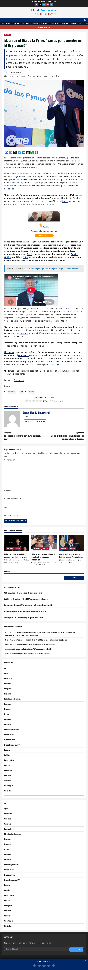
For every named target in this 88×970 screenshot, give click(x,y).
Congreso (7, 688)
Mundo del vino (9, 739)
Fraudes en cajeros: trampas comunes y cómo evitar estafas (25, 611)
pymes (31, 392)
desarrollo (55, 364)
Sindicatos (7, 790)
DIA (22, 392)
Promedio (56, 401)
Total (47, 401)
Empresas (7, 709)
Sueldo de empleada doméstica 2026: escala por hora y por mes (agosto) (42, 639)
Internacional (9, 734)
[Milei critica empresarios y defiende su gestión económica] (71, 543)
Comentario (9, 460)
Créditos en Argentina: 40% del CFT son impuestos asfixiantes (26, 599)
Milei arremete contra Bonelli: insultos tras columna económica (43, 557)
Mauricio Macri (23, 173)
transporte (23, 355)
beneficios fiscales (66, 308)
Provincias (7, 775)
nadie (51, 204)
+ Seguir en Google (14, 72)
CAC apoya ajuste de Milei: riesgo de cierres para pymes (23, 592)
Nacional (7, 750)
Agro (6, 673)
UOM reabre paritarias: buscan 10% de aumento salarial (36, 644)
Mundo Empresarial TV (12, 745)
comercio (11, 392)
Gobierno (10, 548)
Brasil (29, 254)
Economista (19, 380)
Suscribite (76, 950)
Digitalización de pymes (12, 698)
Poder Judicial (9, 760)
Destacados (8, 693)
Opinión (7, 755)
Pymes (65, 201)
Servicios (7, 780)
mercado (15, 182)
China (25, 257)
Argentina (69, 157)
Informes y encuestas (11, 729)
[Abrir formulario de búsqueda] (85, 20)
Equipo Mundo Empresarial (16, 76)
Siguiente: (67, 435)
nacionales (9, 188)
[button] (4, 20)
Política (7, 35)
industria (24, 333)
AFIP (6, 668)
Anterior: (23, 435)
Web (6, 507)
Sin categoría (8, 785)
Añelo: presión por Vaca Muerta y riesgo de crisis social (23, 617)
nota (51, 397)
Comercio (7, 683)
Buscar (7, 571)
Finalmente (9, 352)
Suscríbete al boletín (15, 515)
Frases (6, 714)
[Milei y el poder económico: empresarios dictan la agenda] (16, 543)
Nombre (8, 490)
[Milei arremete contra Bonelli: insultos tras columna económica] (43, 543)
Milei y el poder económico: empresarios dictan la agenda (15, 555)
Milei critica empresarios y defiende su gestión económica (71, 555)
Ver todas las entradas (35, 421)
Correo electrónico (12, 499)
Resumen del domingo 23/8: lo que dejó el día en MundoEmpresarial (28, 605)
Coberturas (8, 678)
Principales (8, 770)
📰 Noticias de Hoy (44, 27)
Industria (7, 724)
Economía (37, 548)
